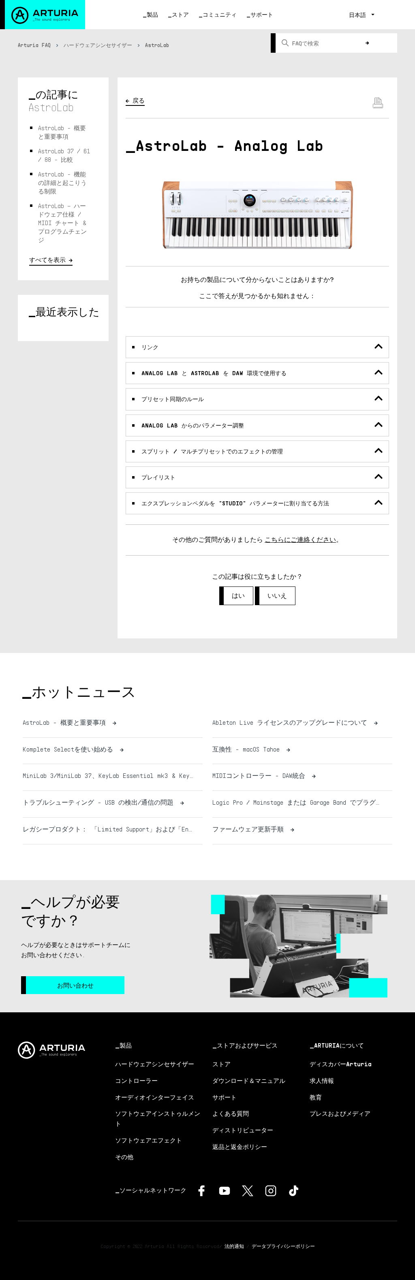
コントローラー (136, 1080)
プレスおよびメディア (340, 1113)
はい (238, 595)
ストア (180, 14)
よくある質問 (230, 1113)
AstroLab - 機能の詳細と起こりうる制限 (62, 182)
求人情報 (322, 1080)
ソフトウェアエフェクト (148, 1140)
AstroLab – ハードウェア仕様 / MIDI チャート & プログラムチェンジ (62, 222)
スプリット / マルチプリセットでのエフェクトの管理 (212, 451)
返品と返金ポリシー (239, 1146)
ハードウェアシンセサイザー (98, 45)
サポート (261, 14)
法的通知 (234, 1246)
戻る (139, 100)
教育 (316, 1097)
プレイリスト (158, 477)
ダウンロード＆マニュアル (248, 1080)
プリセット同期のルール (172, 398)
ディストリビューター (242, 1130)
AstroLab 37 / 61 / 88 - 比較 (64, 155)
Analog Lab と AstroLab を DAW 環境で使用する (214, 372)
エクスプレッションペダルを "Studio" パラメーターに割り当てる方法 (235, 503)
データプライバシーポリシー (283, 1246)
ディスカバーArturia (341, 1063)
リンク (149, 347)
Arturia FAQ (34, 45)
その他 (124, 1156)
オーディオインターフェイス (154, 1097)
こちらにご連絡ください (300, 539)
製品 (152, 14)
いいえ (277, 595)
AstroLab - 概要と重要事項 (62, 132)
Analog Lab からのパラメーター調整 (192, 425)
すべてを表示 (47, 259)
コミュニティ (220, 14)
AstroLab (157, 45)
